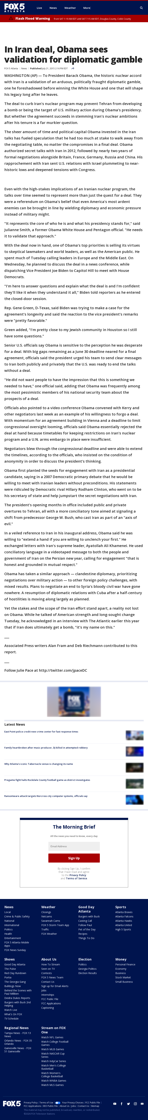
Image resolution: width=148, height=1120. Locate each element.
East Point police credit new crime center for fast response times (41, 731)
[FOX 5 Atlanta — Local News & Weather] (16, 7)
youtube (115, 1104)
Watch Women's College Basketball (52, 1074)
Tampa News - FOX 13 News (17, 1034)
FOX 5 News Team (52, 977)
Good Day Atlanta (86, 909)
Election (85, 959)
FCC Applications (51, 1003)
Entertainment (12, 938)
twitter (128, 1104)
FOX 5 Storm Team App (55, 925)
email (142, 1104)
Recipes (82, 933)
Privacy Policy (77, 875)
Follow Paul (85, 925)
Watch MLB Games (52, 1049)
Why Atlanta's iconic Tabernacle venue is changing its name (38, 763)
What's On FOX (13, 1014)
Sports (120, 907)
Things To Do (86, 938)
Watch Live (10, 1010)
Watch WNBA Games (53, 1080)
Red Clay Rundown (15, 973)
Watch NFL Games (52, 1037)
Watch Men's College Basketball (53, 1067)
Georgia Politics (87, 968)
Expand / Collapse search (141, 8)
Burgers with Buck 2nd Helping (17, 1004)
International (11, 925)
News (24, 68)
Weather (48, 907)
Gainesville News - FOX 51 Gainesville (17, 1049)
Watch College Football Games (54, 1043)
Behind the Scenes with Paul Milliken (18, 992)
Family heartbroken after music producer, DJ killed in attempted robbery (46, 747)
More (86, 8)
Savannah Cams (50, 920)
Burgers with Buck (89, 916)
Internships (47, 994)
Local (7, 912)
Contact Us (47, 981)
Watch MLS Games (52, 1085)
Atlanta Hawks (123, 920)
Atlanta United (123, 925)
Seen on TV (48, 968)
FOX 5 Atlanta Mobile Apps (16, 944)
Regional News (16, 1028)
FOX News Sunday (15, 950)
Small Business (124, 981)
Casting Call (85, 920)
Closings (46, 912)
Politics (8, 929)
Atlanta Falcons (124, 916)
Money (120, 959)
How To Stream (50, 964)
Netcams (46, 916)
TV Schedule (11, 1018)
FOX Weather (49, 933)
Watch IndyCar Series (53, 1061)
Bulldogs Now (12, 986)
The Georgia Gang (15, 981)
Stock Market (123, 977)
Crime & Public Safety (17, 916)
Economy (120, 968)
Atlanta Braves (123, 912)
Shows (9, 959)
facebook (122, 1104)
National (9, 920)
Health (8, 933)
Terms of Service (76, 878)
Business (120, 973)
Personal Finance (125, 964)
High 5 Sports (123, 929)
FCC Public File (49, 999)
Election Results (87, 973)
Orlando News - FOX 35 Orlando (18, 1042)
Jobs (43, 990)
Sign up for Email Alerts (54, 986)
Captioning (47, 1007)
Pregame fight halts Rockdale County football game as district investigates (47, 780)
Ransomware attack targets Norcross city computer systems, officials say (46, 796)
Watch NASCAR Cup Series (53, 1055)
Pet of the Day (86, 929)
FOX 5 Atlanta (11, 68)
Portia (7, 977)
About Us (48, 959)
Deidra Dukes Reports (17, 998)
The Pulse (10, 968)
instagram (135, 1104)
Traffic (45, 929)
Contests (46, 973)
